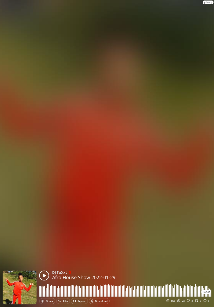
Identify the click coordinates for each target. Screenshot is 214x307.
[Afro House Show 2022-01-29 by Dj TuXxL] (44, 275)
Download (101, 301)
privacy (208, 2)
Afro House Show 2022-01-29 (83, 277)
